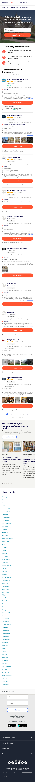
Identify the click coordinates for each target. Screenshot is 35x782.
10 (27, 414)
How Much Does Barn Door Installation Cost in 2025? (11, 460)
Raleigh (4, 610)
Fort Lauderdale (7, 538)
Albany (4, 595)
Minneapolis (6, 580)
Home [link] (3, 7)
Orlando (4, 547)
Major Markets (8, 492)
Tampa (4, 550)
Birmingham (6, 497)
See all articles (9, 437)
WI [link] (8, 7)
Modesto (5, 515)
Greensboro (6, 607)
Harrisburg (5, 631)
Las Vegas (5, 592)
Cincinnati (5, 616)
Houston (5, 660)
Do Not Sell (19, 769)
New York (5, 598)
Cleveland (5, 619)
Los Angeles (6, 512)
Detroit (4, 574)
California (13, 769)
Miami (4, 544)
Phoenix (4, 500)
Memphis (5, 642)
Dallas (4, 651)
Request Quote (17, 102)
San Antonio (6, 663)
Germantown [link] (14, 7)
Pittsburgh (5, 637)
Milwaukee (5, 684)
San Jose (5, 527)
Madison (4, 681)
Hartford (5, 532)
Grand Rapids (6, 577)
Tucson (4, 503)
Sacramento (6, 518)
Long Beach (6, 509)
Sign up (17, 710)
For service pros (7, 743)
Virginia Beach (6, 675)
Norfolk (4, 669)
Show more (30, 98)
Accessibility (26, 769)
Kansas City (6, 586)
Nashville (5, 645)
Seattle (4, 678)
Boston (4, 571)
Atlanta (4, 553)
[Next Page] (32, 414)
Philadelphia (6, 634)
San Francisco (6, 524)
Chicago (5, 556)
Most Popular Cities (8, 692)
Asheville (5, 601)
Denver (4, 529)
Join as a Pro (23, 2)
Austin (4, 648)
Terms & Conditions (27, 772)
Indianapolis (6, 559)
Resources (5, 748)
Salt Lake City (6, 666)
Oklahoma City (7, 625)
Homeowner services (9, 738)
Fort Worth (5, 657)
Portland (5, 628)
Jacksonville (6, 541)
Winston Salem (7, 613)
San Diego (5, 521)
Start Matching (18, 35)
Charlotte (5, 604)
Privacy (8, 769)
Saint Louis (5, 589)
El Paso (4, 654)
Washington (6, 535)
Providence (6, 640)
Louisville (5, 562)
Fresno (4, 506)
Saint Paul (5, 583)
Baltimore (5, 568)
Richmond (5, 672)
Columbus (5, 622)
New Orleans (6, 565)
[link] (17, 83)
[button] (5, 140)
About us (5, 754)
